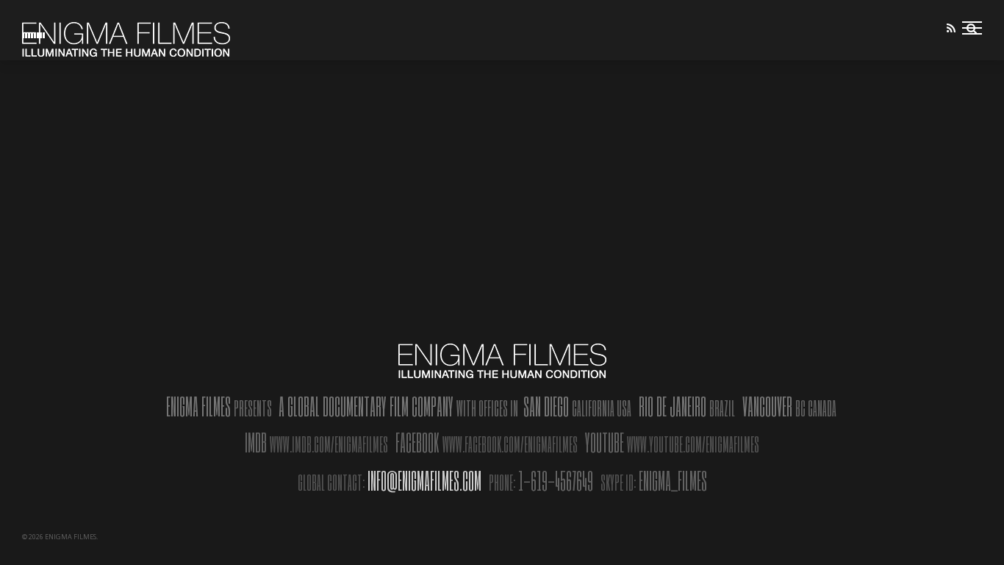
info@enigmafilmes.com (424, 480)
